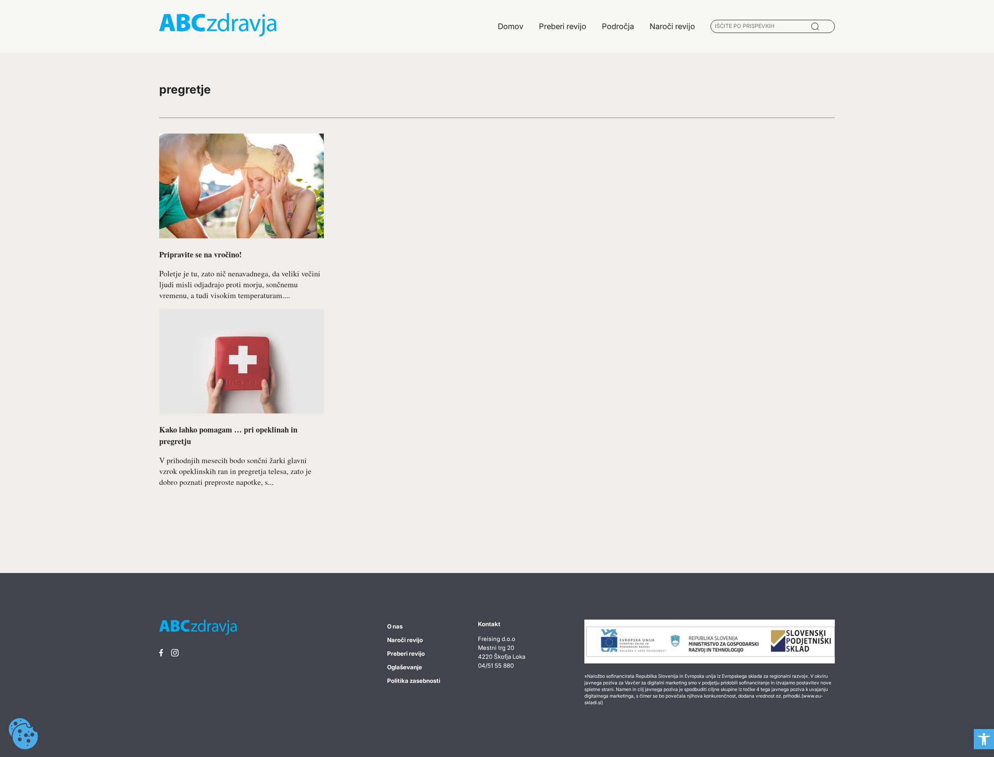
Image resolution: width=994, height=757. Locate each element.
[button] (984, 739)
